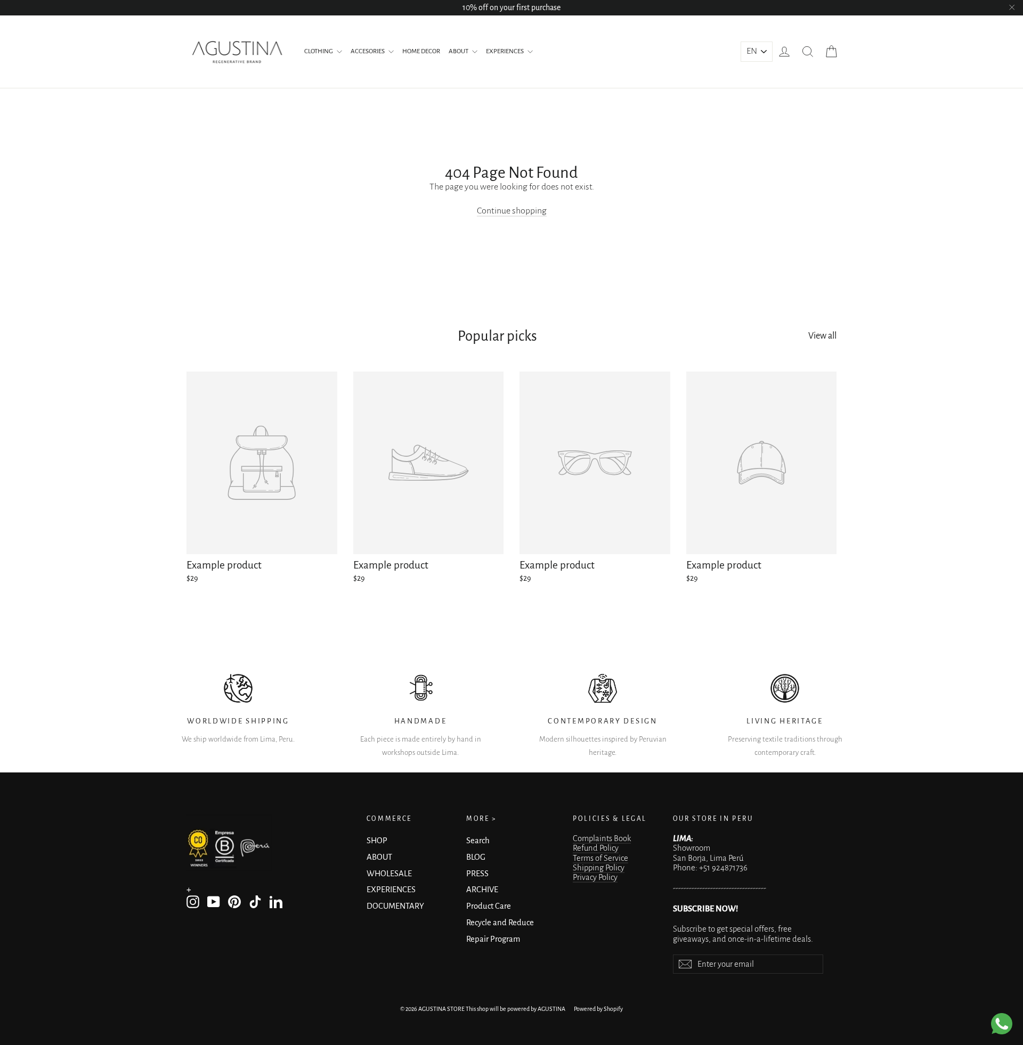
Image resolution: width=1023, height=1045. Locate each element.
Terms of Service (600, 858)
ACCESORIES (368, 51)
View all (822, 336)
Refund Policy (596, 848)
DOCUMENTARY (395, 906)
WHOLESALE (389, 873)
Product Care (488, 906)
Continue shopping (512, 211)
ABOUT (459, 51)
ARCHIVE (482, 889)
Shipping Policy (598, 867)
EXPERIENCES (505, 51)
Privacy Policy (595, 877)
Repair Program (493, 939)
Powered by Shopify (598, 1009)
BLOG (475, 857)
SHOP (377, 840)
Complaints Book (602, 838)
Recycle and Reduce (500, 922)
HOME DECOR (421, 51)
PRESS (477, 873)
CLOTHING (319, 51)
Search (478, 840)
